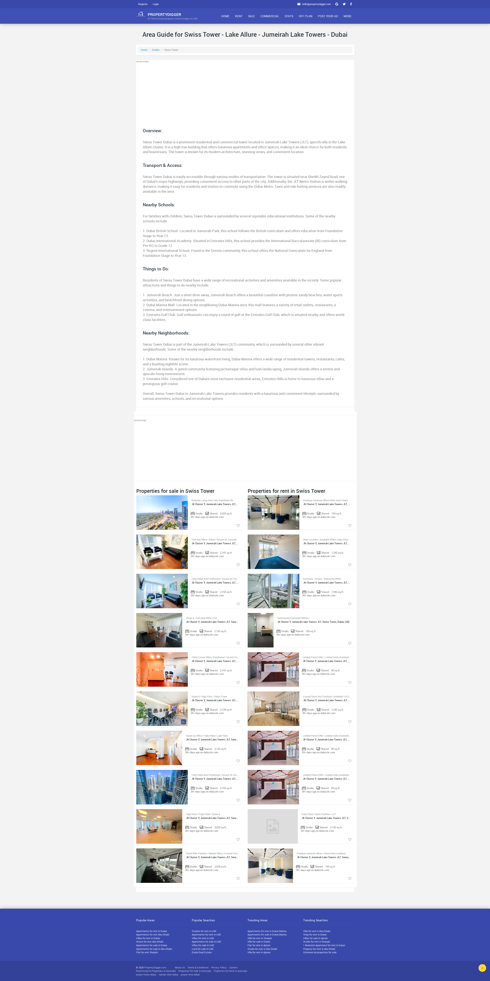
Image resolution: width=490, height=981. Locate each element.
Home (225, 16)
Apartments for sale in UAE (206, 941)
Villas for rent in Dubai (148, 938)
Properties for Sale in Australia (194, 971)
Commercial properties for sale (319, 952)
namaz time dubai (168, 974)
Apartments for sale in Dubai (151, 945)
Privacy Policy (219, 967)
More (348, 16)
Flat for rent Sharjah (147, 952)
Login (156, 4)
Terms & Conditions (198, 967)
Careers (233, 967)
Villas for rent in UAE (203, 938)
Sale (251, 16)
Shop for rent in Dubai (315, 934)
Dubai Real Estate (202, 952)
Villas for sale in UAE (203, 945)
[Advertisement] (245, 90)
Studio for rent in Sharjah (316, 941)
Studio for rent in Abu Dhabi (262, 949)
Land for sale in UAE (203, 949)
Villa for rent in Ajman (258, 952)
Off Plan (305, 16)
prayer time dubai (190, 974)
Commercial (270, 16)
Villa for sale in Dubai (258, 941)
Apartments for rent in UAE (206, 934)
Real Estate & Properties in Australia (156, 971)
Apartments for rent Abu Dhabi (152, 934)
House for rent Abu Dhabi (149, 941)
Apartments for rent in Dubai (151, 931)
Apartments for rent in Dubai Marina (266, 931)
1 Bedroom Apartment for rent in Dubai (324, 945)
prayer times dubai (146, 974)
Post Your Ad (328, 16)
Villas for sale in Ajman (315, 938)
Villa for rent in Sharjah (259, 938)
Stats (289, 16)
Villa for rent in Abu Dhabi (316, 931)
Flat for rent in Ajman (258, 945)
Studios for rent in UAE (204, 931)
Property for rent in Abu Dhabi (319, 949)
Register (143, 4)
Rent (239, 16)
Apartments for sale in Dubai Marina (267, 934)
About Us (180, 967)
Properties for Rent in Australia (230, 971)
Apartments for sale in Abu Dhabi (154, 949)
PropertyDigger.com (155, 967)
